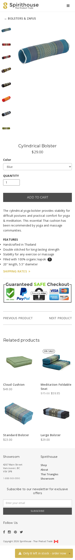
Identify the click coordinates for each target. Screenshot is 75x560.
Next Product (60, 318)
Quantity (11, 176)
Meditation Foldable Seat (56, 387)
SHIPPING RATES (16, 271)
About (44, 469)
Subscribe (37, 511)
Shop (44, 465)
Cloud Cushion (14, 384)
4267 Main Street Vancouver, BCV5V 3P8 (12, 468)
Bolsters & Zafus (22, 18)
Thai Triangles (49, 474)
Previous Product (18, 318)
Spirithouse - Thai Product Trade (36, 541)
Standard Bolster (16, 435)
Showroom (47, 478)
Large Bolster (51, 435)
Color (7, 160)
